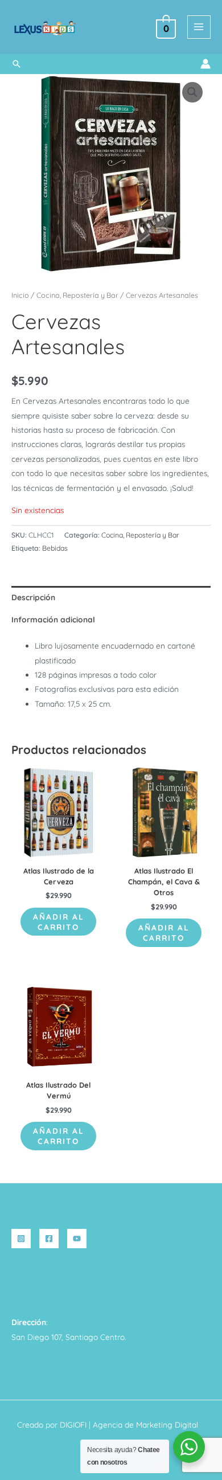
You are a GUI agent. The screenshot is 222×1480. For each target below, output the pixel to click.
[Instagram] (21, 1238)
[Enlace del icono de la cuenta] (205, 64)
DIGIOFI (73, 1424)
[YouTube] (77, 1238)
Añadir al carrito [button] (58, 922)
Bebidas (55, 548)
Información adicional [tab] (53, 619)
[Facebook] (49, 1238)
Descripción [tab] (33, 597)
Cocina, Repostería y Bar (77, 295)
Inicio (20, 295)
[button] (16, 64)
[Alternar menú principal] (199, 27)
